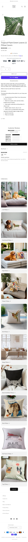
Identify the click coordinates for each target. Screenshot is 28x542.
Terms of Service (6, 510)
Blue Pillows (5, 423)
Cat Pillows (5, 209)
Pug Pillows (5, 484)
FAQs (4, 501)
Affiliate (4, 495)
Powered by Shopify (11, 537)
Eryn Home (6, 537)
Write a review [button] (14, 144)
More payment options (14, 80)
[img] (4, 152)
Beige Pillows (5, 362)
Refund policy (18, 537)
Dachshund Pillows (7, 240)
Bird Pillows (5, 331)
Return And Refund (7, 504)
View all (14, 489)
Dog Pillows (5, 270)
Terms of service (14, 539)
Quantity (2, 66)
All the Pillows (6, 513)
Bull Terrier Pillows (6, 453)
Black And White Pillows (8, 392)
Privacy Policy (5, 507)
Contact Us (5, 498)
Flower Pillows (5, 301)
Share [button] (3, 118)
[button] (2, 6)
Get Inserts (3, 91)
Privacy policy (24, 537)
